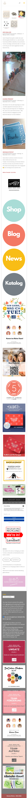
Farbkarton (6, 559)
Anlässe (12, 35)
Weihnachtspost (8, 152)
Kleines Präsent (8, 99)
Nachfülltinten (15, 559)
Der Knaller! (7, 32)
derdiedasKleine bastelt (10, 33)
